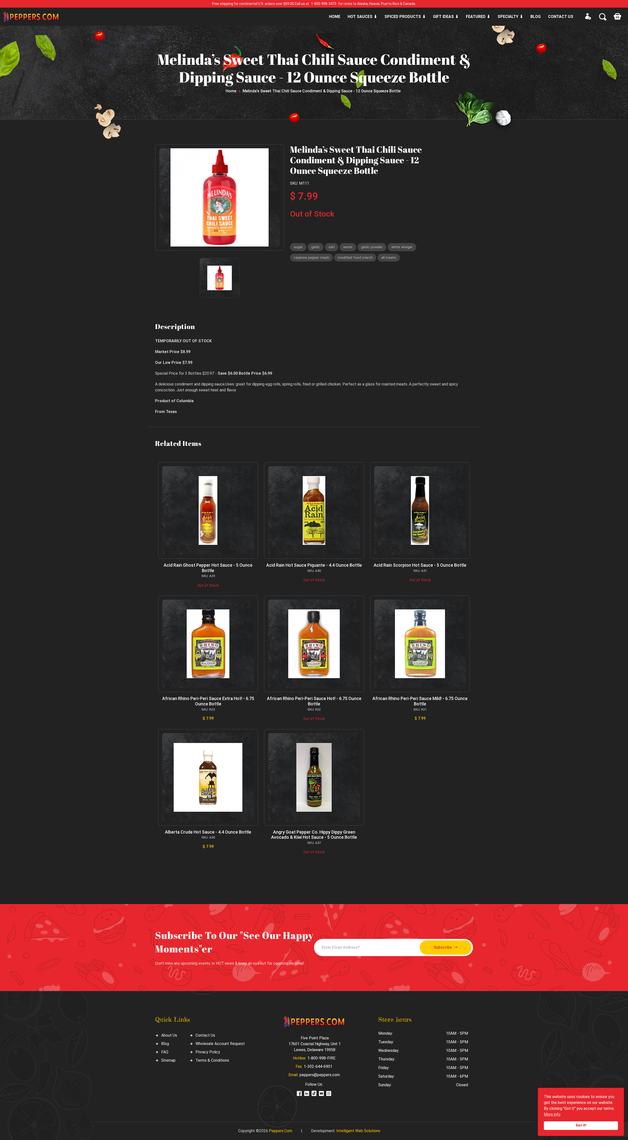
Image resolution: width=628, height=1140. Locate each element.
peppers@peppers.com (320, 1074)
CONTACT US (560, 16)
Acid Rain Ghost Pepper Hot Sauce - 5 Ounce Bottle (208, 568)
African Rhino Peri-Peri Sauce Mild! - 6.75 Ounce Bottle (420, 701)
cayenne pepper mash (311, 257)
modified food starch (355, 257)
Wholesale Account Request (220, 1043)
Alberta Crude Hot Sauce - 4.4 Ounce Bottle (208, 832)
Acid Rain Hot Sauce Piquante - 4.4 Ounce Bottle (314, 565)
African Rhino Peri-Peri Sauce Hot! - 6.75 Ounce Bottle (314, 701)
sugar (298, 247)
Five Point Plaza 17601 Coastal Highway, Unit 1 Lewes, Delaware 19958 (314, 1044)
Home (334, 16)
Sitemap (168, 1060)
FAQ (164, 1052)
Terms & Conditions (212, 1060)
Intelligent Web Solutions (358, 1130)
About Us (169, 1035)
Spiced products (402, 16)
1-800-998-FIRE (321, 1058)
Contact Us (205, 1035)
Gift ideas (443, 16)
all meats (388, 257)
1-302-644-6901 (318, 1066)
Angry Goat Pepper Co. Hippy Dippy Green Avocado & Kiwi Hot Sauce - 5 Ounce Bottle (314, 834)
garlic (315, 247)
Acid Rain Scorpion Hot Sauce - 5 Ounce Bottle (420, 565)
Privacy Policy (208, 1052)
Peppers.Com (280, 1130)
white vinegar (402, 247)
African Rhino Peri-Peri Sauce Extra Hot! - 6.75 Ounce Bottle (208, 701)
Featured (475, 16)
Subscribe (443, 947)
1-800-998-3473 (323, 4)
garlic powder (372, 247)
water (348, 247)
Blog (535, 16)
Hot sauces (360, 16)
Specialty (507, 16)
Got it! (581, 1125)
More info (552, 1114)
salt (331, 247)
